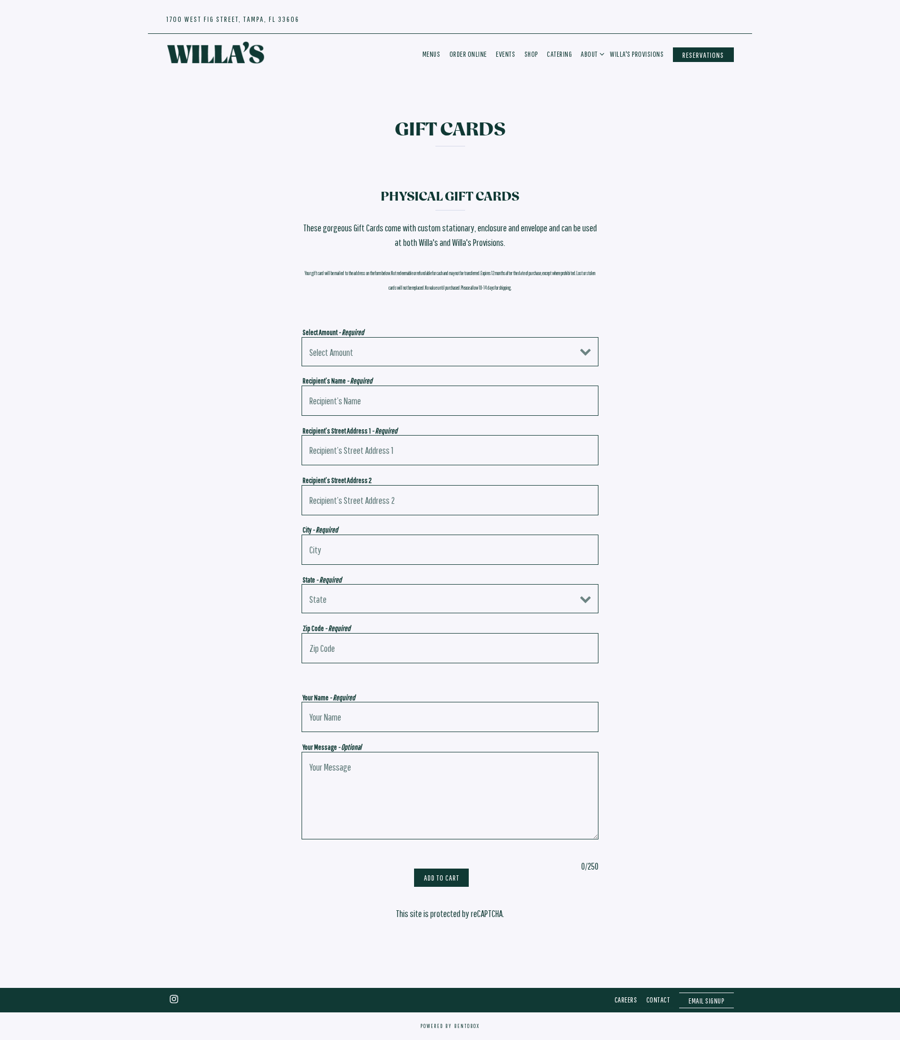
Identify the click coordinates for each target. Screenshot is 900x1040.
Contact (658, 1000)
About (591, 53)
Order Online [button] (468, 53)
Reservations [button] (703, 55)
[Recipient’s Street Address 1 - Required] (450, 450)
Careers (626, 1000)
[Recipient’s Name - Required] (450, 401)
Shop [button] (531, 53)
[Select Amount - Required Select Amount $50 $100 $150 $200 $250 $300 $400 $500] (450, 351)
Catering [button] (559, 53)
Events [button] (505, 53)
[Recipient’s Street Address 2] (450, 500)
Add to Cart (441, 877)
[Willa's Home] (215, 52)
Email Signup (706, 1001)
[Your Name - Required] (450, 717)
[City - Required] (450, 550)
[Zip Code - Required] (450, 648)
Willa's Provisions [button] (637, 53)
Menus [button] (431, 53)
